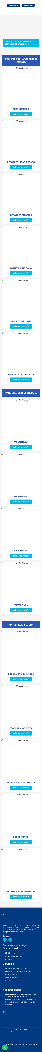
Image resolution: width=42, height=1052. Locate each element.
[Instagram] (10, 940)
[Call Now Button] (5, 1047)
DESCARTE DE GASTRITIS (21, 374)
